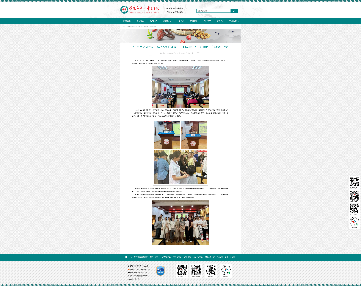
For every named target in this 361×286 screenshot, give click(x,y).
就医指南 (167, 21)
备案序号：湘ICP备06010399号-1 (140, 269)
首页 (139, 26)
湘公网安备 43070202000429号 (137, 272)
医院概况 (140, 21)
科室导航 (180, 21)
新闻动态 (154, 21)
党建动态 (153, 26)
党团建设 (194, 21)
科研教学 (207, 21)
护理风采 (220, 21)
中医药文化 (234, 21)
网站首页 (127, 21)
